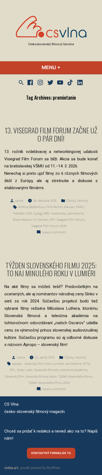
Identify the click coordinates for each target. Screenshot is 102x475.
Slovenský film (14, 376)
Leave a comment (54, 232)
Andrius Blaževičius (31, 207)
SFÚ (12, 370)
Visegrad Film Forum (71, 219)
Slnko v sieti (24, 370)
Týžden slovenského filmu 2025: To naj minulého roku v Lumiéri (51, 269)
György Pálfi (41, 213)
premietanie (75, 213)
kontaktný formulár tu (51, 453)
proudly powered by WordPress (40, 467)
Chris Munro (54, 207)
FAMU (80, 207)
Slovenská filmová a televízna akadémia (60, 370)
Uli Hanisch (40, 219)
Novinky (82, 200)
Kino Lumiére (54, 363)
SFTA (86, 363)
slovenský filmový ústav (41, 376)
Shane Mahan (22, 219)
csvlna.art (11, 467)
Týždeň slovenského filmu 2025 (49, 383)
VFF (52, 219)
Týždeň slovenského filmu (75, 376)
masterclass (58, 213)
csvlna (19, 200)
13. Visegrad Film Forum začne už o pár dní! (51, 134)
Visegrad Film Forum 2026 (49, 226)
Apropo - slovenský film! (28, 363)
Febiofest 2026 (22, 213)
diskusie (69, 207)
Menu (66, 67)
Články (71, 200)
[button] (21, 82)
